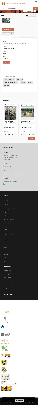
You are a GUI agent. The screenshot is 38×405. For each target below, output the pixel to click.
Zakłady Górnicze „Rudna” (11, 82)
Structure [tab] (30, 37)
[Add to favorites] (31, 15)
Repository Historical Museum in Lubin (13, 209)
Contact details (7, 277)
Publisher (6, 254)
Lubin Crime (7, 215)
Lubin (5, 212)
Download (8, 34)
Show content (7, 29)
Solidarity (6, 226)
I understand (19, 400)
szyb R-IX (23, 82)
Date (5, 257)
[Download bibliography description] (9, 134)
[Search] (35, 8)
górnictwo (6, 85)
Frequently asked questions (10, 274)
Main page (6, 200)
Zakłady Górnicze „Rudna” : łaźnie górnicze (10, 122)
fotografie (20, 79)
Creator (6, 247)
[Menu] (36, 1)
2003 (4, 53)
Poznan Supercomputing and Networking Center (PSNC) (19, 402)
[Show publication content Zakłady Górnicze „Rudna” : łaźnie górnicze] (12, 134)
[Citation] (34, 15)
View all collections (8, 234)
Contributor (6, 251)
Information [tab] (19, 37)
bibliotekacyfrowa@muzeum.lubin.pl (12, 174)
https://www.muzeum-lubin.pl (10, 181)
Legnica (6, 229)
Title (5, 244)
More (31, 138)
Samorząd (6, 222)
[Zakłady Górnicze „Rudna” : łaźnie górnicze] (6, 20)
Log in (5, 288)
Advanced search (28, 11)
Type (5, 261)
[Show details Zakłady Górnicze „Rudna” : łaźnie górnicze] (16, 134)
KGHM (30, 82)
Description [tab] (7, 37)
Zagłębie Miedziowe (9, 79)
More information (25, 398)
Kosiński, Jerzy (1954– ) (9, 48)
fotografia (5, 58)
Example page (7, 270)
